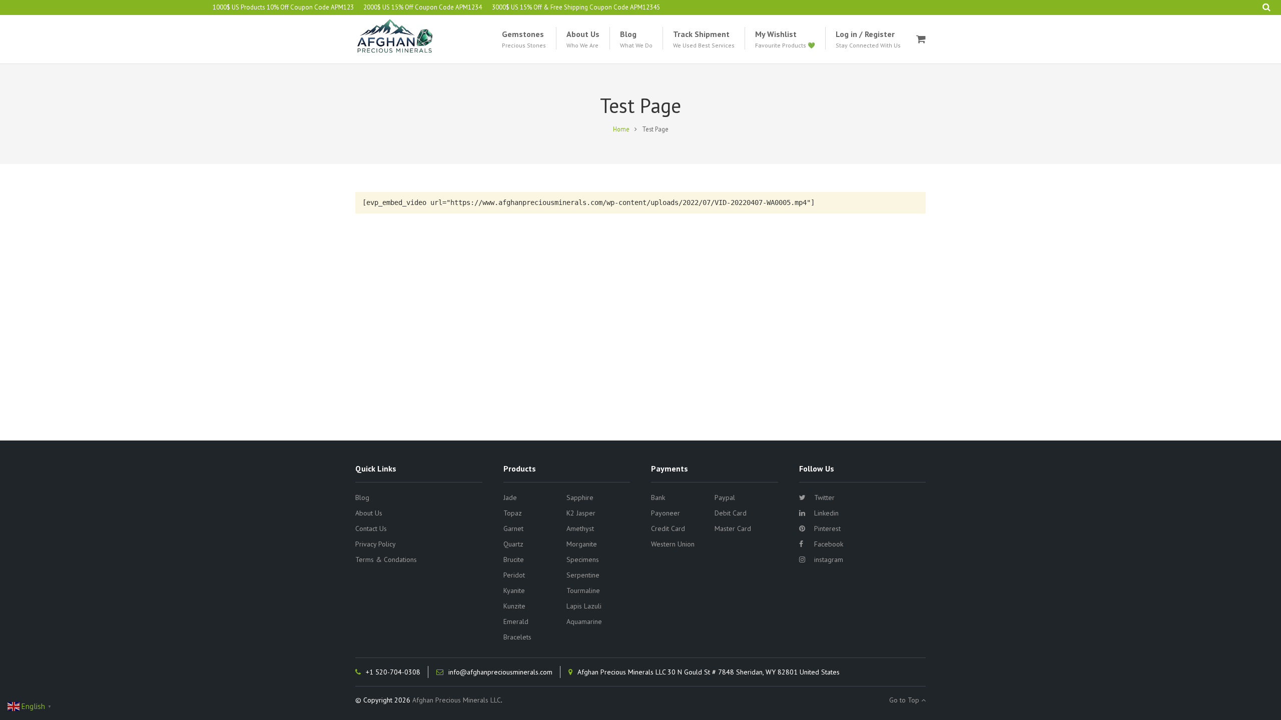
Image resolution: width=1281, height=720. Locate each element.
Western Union (673, 544)
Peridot (514, 575)
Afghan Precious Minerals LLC (456, 700)
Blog (362, 497)
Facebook (828, 544)
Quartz (513, 544)
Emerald (515, 621)
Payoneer (665, 513)
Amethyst (580, 528)
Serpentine (582, 575)
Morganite (581, 544)
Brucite (513, 559)
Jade (510, 497)
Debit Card (731, 513)
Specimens (582, 559)
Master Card (733, 528)
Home (621, 129)
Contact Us (371, 528)
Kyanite (514, 590)
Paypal (725, 497)
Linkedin (826, 513)
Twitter (824, 497)
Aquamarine (584, 621)
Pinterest (827, 528)
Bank (658, 497)
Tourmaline (583, 590)
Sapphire (579, 497)
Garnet (513, 528)
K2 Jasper (580, 513)
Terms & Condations (386, 559)
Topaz (512, 513)
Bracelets (517, 637)
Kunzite (514, 606)
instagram (828, 559)
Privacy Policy (375, 544)
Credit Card (668, 528)
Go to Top (905, 700)
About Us (368, 513)
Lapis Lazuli (583, 606)
